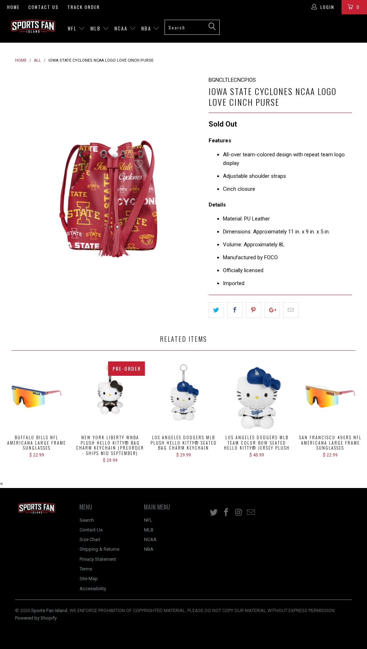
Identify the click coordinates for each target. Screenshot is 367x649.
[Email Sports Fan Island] (251, 512)
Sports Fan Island (49, 610)
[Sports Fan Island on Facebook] (226, 512)
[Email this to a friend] (291, 310)
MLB (96, 28)
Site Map (89, 578)
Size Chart (90, 539)
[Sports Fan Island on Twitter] (214, 512)
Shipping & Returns (99, 549)
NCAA (121, 28)
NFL (73, 28)
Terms (86, 569)
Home (13, 7)
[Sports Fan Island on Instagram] (238, 512)
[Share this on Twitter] (216, 310)
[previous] (25, 169)
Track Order (83, 7)
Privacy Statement (98, 559)
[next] (191, 169)
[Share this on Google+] (272, 310)
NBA (147, 28)
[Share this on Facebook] (235, 310)
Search (87, 520)
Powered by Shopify (36, 618)
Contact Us (43, 7)
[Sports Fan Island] (33, 26)
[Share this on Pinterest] (253, 310)
